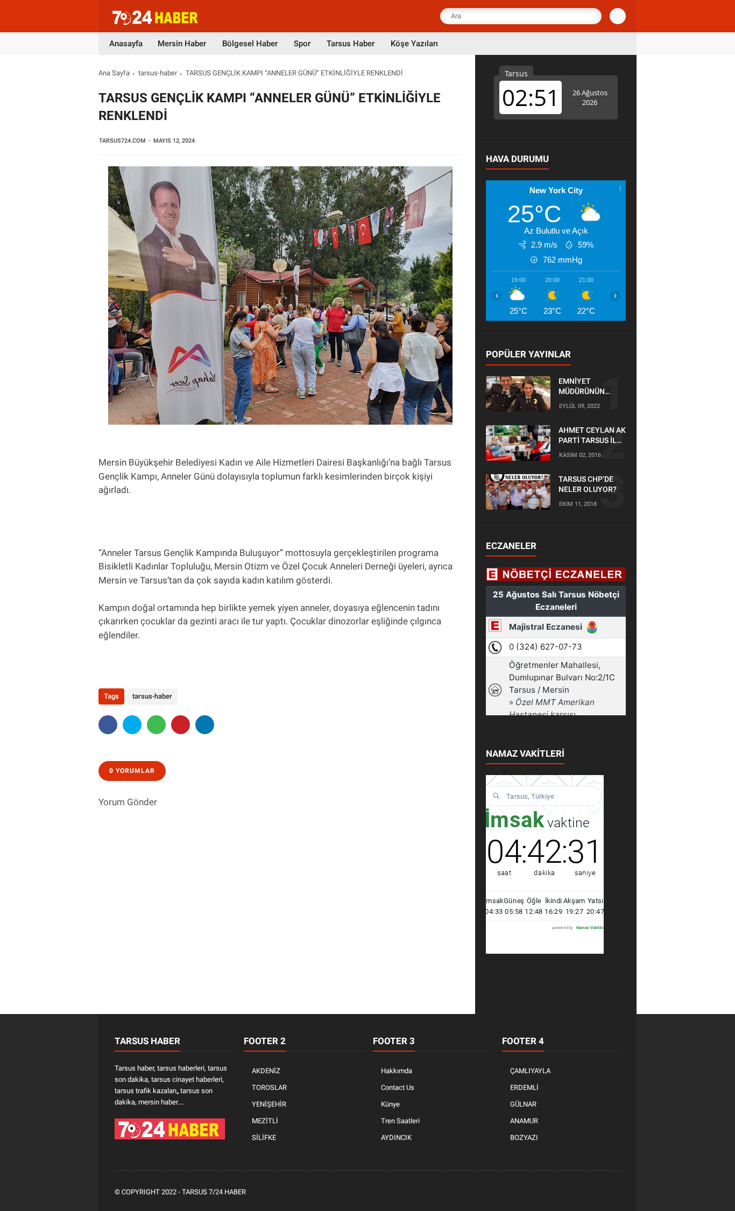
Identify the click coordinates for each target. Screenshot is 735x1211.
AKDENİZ (266, 1071)
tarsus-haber (157, 73)
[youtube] (600, 1192)
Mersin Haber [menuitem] (182, 43)
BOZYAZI (524, 1137)
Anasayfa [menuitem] (126, 43)
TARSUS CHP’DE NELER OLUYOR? (588, 484)
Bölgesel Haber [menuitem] (250, 43)
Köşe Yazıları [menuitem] (414, 43)
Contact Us (397, 1087)
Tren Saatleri (400, 1121)
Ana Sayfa (114, 73)
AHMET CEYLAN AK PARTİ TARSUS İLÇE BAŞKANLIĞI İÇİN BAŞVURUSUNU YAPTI (592, 436)
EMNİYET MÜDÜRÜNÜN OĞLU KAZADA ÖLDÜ (584, 387)
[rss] (614, 1192)
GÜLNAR (523, 1104)
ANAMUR (524, 1121)
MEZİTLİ (265, 1121)
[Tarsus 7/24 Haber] (156, 22)
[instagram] (585, 1192)
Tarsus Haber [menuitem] (350, 43)
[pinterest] (180, 724)
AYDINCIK (396, 1137)
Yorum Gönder (127, 802)
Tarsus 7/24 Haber (214, 1192)
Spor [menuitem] (302, 43)
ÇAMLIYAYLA (530, 1071)
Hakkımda (396, 1071)
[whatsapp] (156, 724)
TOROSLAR (269, 1087)
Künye (390, 1104)
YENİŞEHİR (269, 1104)
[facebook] (107, 724)
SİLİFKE (264, 1137)
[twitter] (132, 724)
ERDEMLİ (524, 1087)
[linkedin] (204, 724)
